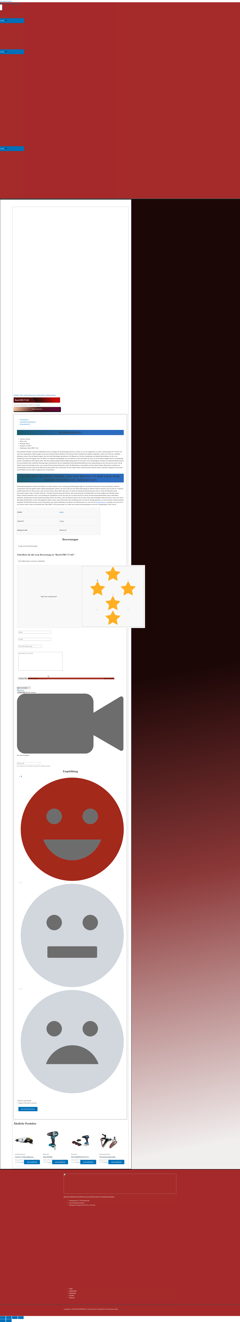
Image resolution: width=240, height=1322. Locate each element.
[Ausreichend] (113, 610)
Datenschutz (73, 1291)
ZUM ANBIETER (37, 409)
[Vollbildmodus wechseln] (15, 1317)
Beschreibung (24, 419)
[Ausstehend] (113, 580)
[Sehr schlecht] (113, 624)
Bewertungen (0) (25, 424)
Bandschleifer (41, 395)
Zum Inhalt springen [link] (6, 1)
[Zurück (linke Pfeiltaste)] (3, 1320)
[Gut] (128, 595)
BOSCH (62, 512)
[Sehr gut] (98, 595)
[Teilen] (9, 1317)
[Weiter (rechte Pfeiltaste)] (9, 1320)
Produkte (16, 395)
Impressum (72, 1293)
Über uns (72, 1297)
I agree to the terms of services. (27, 1103)
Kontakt (71, 1295)
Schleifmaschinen (50, 395)
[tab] (72, 419)
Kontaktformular (101, 502)
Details (38, 404)
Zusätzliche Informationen (28, 422)
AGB (70, 1288)
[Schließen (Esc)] (3, 1317)
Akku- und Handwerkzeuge (28, 395)
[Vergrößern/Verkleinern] (21, 1317)
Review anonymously (24, 1100)
